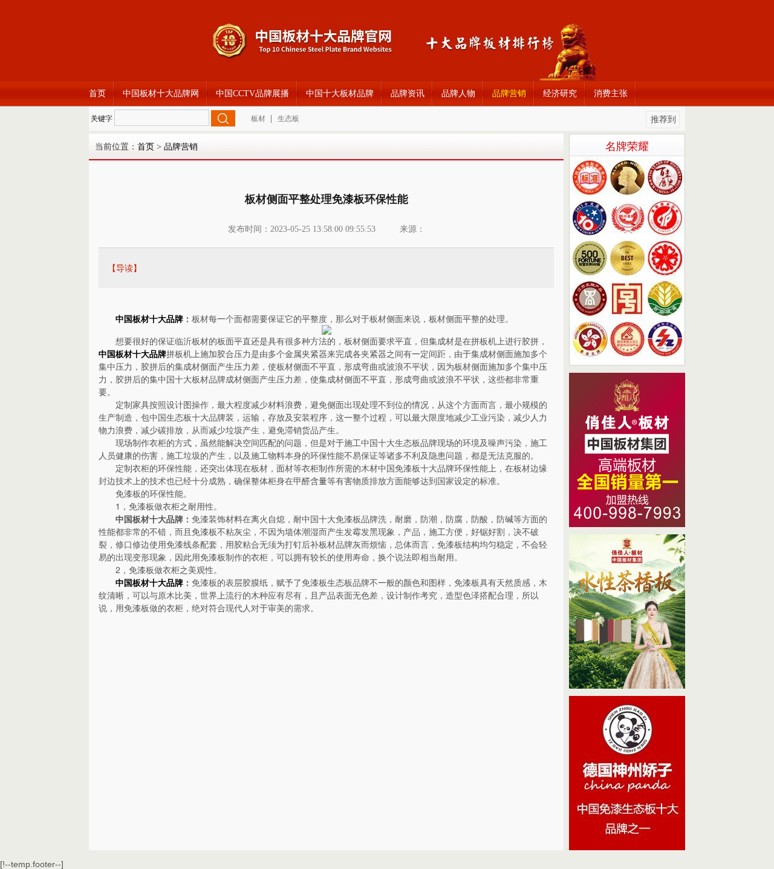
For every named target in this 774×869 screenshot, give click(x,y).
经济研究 (560, 93)
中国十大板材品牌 (340, 93)
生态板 (288, 118)
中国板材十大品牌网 (161, 93)
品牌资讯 (407, 93)
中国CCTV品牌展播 (252, 93)
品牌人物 (458, 93)
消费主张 (611, 93)
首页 (97, 93)
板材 (258, 118)
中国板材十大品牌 (149, 319)
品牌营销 (509, 93)
